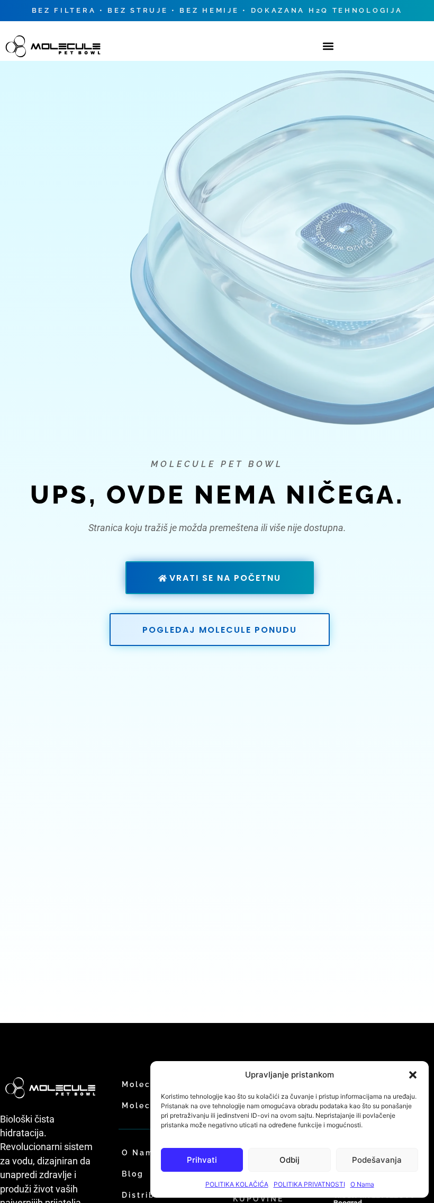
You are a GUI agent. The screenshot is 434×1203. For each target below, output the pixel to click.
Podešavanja (377, 1160)
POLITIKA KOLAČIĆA (236, 1184)
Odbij (289, 1160)
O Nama (362, 1184)
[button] (413, 1075)
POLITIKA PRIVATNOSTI (309, 1184)
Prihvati (202, 1160)
